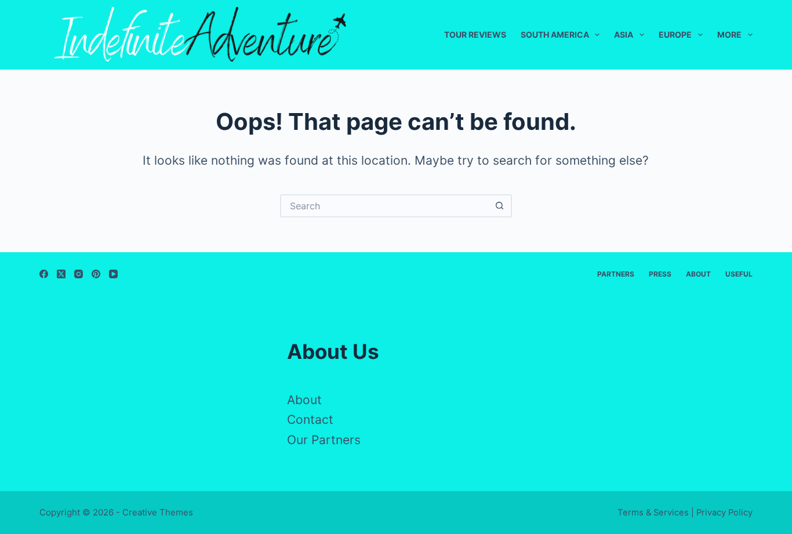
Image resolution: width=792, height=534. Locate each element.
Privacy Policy (724, 512)
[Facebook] (43, 274)
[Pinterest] (96, 274)
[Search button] (500, 205)
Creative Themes (157, 512)
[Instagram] (78, 274)
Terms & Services (653, 512)
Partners (615, 274)
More (729, 34)
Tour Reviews (475, 34)
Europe (675, 34)
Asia (623, 34)
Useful (739, 274)
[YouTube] (113, 274)
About (698, 274)
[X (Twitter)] (61, 274)
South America (555, 34)
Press (660, 274)
